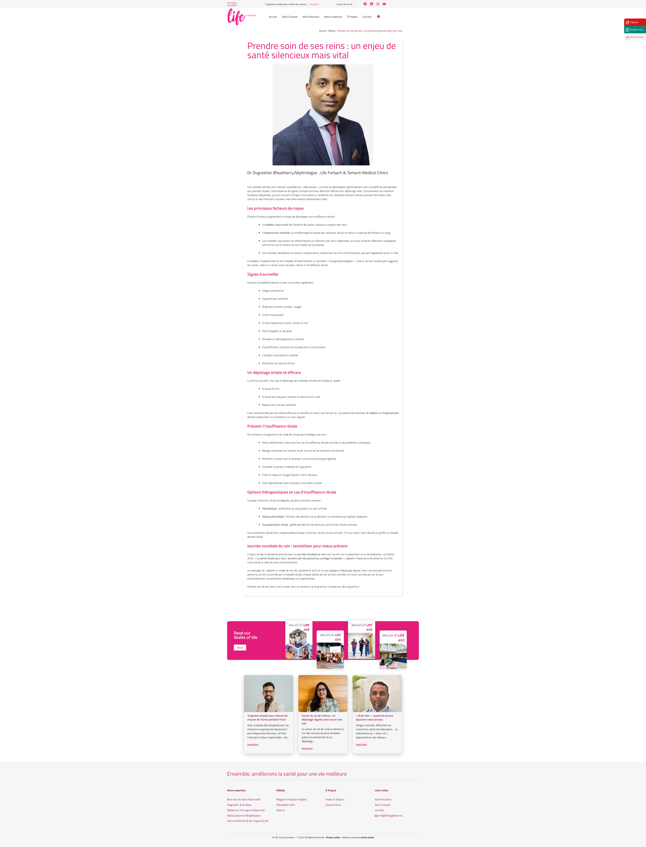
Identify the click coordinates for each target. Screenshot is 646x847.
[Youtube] (384, 4)
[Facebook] (365, 4)
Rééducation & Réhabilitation (244, 816)
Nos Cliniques (382, 805)
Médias (331, 30)
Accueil (322, 30)
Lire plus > (293, 4)
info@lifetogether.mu (390, 816)
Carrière (379, 810)
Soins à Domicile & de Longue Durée (247, 821)
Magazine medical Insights (291, 799)
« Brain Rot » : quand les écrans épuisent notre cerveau (374, 717)
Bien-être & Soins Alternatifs (244, 799)
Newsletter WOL (285, 805)
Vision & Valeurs (335, 799)
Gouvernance (333, 805)
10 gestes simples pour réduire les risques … (265, 4)
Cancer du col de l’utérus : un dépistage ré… (336, 4)
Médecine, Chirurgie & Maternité (246, 810)
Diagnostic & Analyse (239, 805)
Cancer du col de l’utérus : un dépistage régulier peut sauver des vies (322, 719)
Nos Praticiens (383, 799)
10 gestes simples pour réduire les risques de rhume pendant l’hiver (267, 717)
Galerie (280, 810)
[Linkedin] (371, 4)
